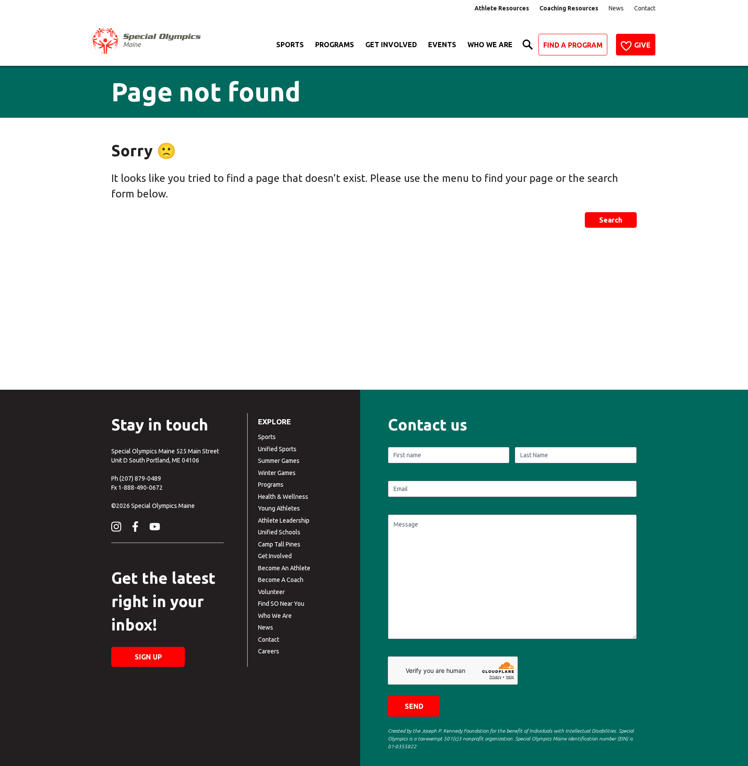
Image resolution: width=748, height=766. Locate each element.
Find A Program (573, 45)
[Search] (527, 44)
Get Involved (391, 44)
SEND (414, 706)
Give (642, 45)
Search (610, 220)
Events (442, 44)
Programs (334, 44)
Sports (290, 44)
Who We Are (490, 44)
